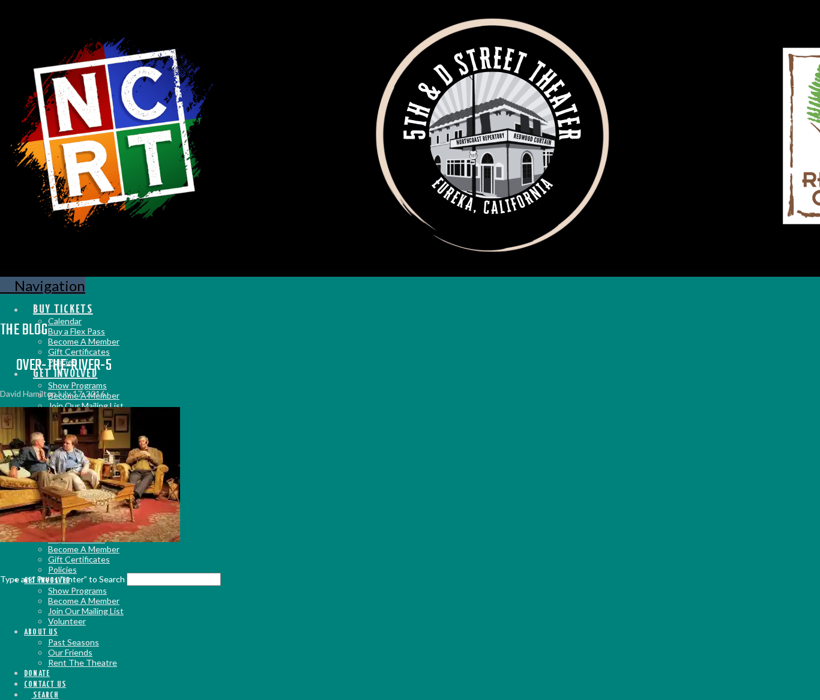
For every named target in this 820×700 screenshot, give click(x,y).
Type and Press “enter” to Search (62, 579)
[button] (42, 285)
